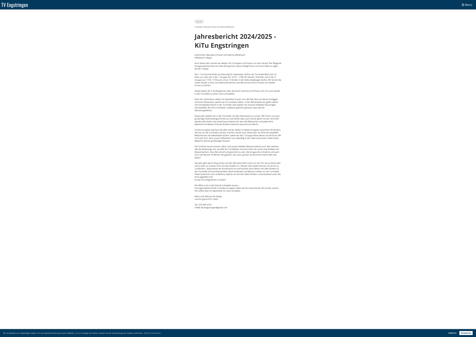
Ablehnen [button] (452, 333)
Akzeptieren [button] (466, 333)
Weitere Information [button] (152, 333)
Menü (468, 5)
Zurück (199, 21)
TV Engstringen (14, 4)
